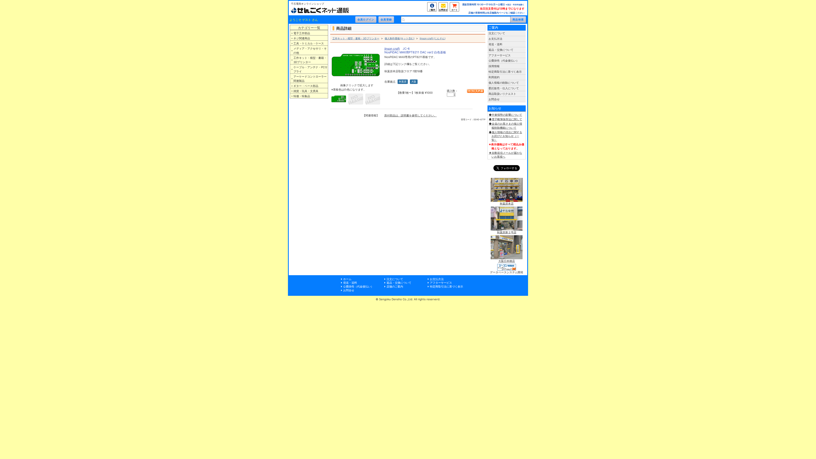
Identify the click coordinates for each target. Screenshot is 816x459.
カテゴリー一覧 (309, 28)
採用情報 (494, 66)
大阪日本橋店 (506, 261)
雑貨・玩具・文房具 (305, 91)
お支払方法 (495, 38)
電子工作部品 (301, 33)
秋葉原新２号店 (506, 232)
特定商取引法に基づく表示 (505, 71)
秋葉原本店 (507, 203)
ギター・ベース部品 (305, 86)
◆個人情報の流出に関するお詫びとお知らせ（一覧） (505, 136)
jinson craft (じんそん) (432, 38)
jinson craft (392, 48)
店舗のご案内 (395, 286)
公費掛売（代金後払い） (504, 60)
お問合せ (443, 9)
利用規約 (494, 77)
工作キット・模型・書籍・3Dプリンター (310, 60)
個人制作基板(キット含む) (399, 38)
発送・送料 (495, 44)
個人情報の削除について (504, 82)
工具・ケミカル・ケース (308, 43)
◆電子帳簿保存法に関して (505, 119)
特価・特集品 (301, 96)
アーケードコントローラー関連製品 (310, 78)
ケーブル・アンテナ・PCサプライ (310, 69)
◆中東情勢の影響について (505, 114)
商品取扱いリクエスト (502, 93)
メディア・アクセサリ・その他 (310, 50)
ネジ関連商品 (301, 38)
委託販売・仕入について (504, 88)
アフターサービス (500, 55)
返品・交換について (501, 49)
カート (454, 9)
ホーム (347, 279)
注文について (497, 33)
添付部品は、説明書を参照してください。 (410, 115)
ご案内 (432, 9)
